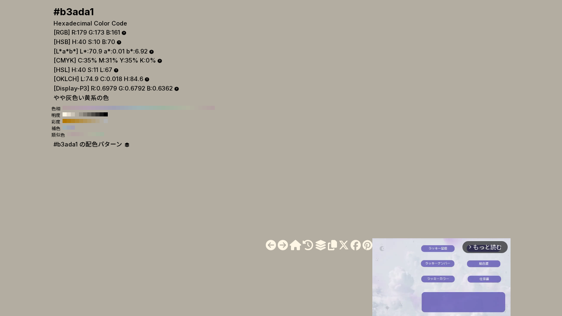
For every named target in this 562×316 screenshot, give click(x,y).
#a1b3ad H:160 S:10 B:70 (147, 108)
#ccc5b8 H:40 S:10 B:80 (73, 114)
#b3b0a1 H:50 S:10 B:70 (192, 108)
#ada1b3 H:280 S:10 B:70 (97, 108)
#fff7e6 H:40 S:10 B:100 (65, 114)
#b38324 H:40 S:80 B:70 (73, 121)
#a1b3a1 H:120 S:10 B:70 (163, 108)
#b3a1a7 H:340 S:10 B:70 (73, 108)
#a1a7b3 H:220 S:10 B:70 (122, 108)
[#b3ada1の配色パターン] (320, 245)
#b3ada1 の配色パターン (88, 144)
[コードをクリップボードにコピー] (332, 245)
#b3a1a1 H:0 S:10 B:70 (213, 108)
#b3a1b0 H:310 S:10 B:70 (85, 108)
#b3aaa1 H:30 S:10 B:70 (200, 108)
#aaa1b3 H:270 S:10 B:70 (102, 108)
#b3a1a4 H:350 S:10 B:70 (69, 108)
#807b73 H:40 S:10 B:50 (85, 114)
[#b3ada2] (283, 245)
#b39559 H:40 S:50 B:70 (85, 121)
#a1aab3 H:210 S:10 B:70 (126, 108)
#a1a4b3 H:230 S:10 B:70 (118, 108)
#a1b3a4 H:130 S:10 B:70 (159, 108)
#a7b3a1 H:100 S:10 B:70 (172, 108)
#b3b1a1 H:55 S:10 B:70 (90, 134)
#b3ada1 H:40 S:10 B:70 (196, 108)
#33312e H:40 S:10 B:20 (97, 114)
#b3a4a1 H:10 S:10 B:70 (209, 108)
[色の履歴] (308, 245)
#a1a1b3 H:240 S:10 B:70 (114, 108)
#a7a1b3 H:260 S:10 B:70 (106, 108)
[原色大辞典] (295, 245)
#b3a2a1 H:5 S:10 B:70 (73, 134)
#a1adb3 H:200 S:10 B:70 (130, 108)
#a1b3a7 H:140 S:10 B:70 (155, 108)
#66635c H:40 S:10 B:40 (89, 114)
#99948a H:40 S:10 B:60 (81, 114)
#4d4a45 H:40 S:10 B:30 (93, 114)
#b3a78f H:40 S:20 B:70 (97, 121)
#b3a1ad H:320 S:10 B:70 (81, 108)
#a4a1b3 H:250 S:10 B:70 (110, 108)
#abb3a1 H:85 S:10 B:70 (98, 134)
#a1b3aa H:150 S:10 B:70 (151, 108)
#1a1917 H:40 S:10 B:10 (102, 114)
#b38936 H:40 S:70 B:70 (77, 121)
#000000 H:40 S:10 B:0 (106, 114)
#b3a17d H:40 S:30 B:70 (93, 121)
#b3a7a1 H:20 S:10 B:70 (204, 108)
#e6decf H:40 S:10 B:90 (69, 114)
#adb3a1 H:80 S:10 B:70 (180, 108)
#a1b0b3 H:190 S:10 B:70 (134, 108)
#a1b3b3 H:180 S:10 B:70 (139, 108)
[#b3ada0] (271, 245)
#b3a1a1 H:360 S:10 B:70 (65, 108)
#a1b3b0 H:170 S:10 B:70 (143, 108)
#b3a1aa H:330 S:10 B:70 (77, 108)
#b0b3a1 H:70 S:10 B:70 (184, 108)
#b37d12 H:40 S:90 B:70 (69, 121)
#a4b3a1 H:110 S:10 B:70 (167, 108)
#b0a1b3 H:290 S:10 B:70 (93, 108)
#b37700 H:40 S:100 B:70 (65, 121)
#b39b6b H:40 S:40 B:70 (89, 121)
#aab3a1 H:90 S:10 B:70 (176, 108)
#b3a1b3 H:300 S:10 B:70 (89, 108)
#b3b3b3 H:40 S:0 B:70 (106, 121)
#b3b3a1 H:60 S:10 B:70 (188, 108)
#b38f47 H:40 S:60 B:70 (81, 121)
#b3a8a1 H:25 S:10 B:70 (81, 134)
